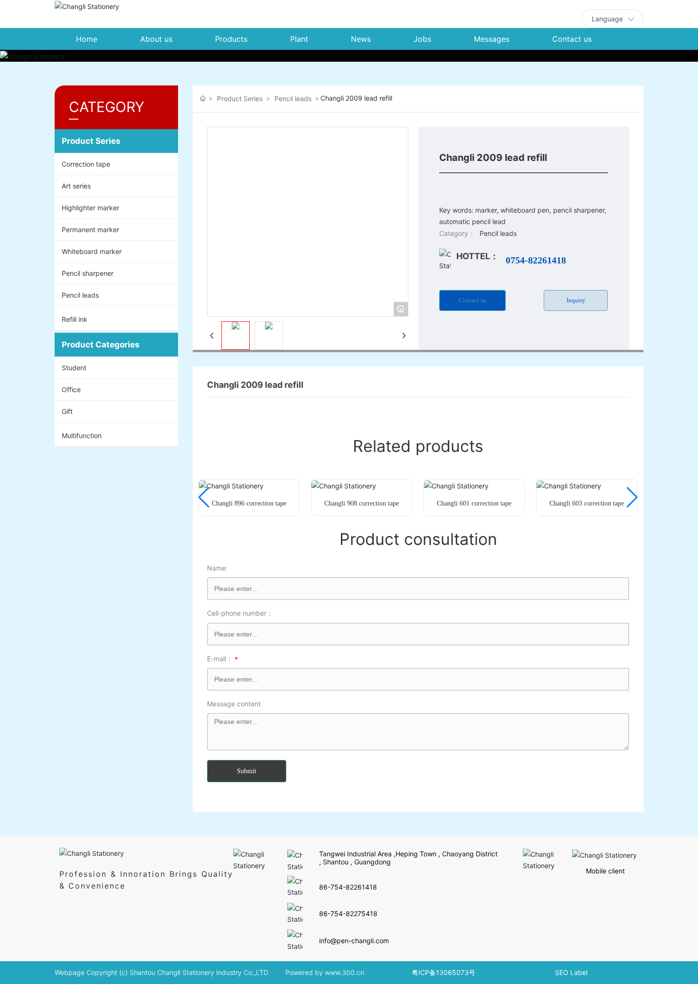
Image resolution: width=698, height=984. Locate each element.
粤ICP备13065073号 (443, 972)
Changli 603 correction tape (586, 503)
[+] (231, 485)
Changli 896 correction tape (249, 503)
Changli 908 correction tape (361, 503)
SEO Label (571, 972)
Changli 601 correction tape (474, 503)
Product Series (240, 98)
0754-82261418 (536, 260)
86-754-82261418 (348, 887)
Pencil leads (292, 98)
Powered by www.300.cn (324, 972)
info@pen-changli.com (354, 941)
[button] (204, 497)
